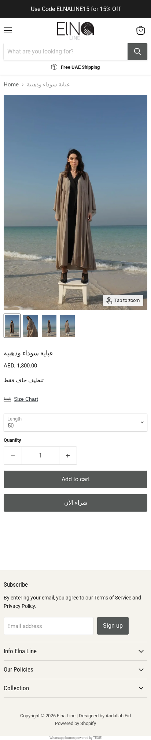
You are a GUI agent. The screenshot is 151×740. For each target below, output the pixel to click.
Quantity (12, 440)
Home (11, 85)
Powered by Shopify (75, 723)
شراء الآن (75, 502)
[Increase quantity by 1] (68, 455)
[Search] (137, 51)
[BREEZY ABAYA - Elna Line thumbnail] (12, 325)
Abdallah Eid (118, 715)
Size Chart (26, 399)
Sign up (113, 625)
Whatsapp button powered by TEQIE (75, 738)
